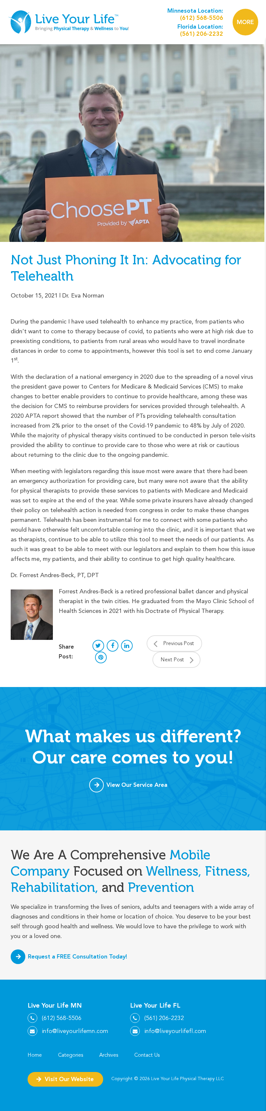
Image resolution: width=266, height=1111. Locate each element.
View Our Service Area (136, 784)
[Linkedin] (127, 646)
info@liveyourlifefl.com (175, 1031)
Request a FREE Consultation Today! (77, 956)
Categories (70, 1055)
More (245, 22)
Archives (108, 1055)
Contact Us (147, 1055)
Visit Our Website (69, 1079)
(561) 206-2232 (201, 33)
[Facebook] (112, 646)
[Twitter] (98, 646)
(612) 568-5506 (201, 17)
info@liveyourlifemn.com (75, 1031)
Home (35, 1055)
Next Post (172, 659)
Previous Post (178, 643)
